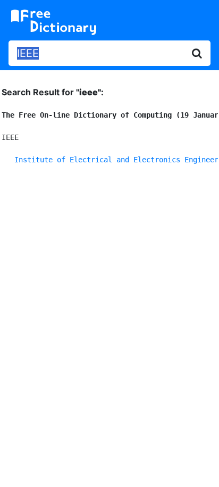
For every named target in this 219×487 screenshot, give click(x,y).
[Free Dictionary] (54, 22)
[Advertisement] (109, 296)
